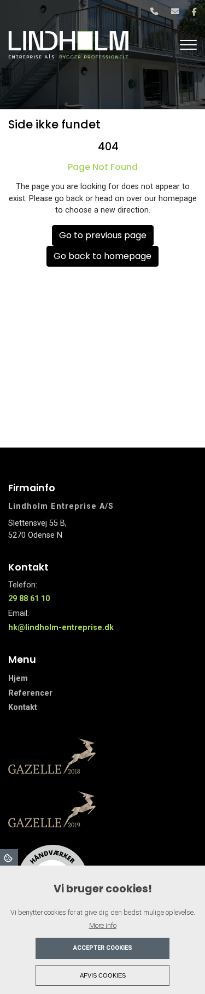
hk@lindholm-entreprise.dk (61, 627)
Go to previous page (103, 235)
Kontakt (22, 707)
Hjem (18, 679)
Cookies (9, 857)
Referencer (30, 693)
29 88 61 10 (29, 598)
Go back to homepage (102, 256)
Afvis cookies (103, 975)
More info (102, 925)
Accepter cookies (102, 947)
